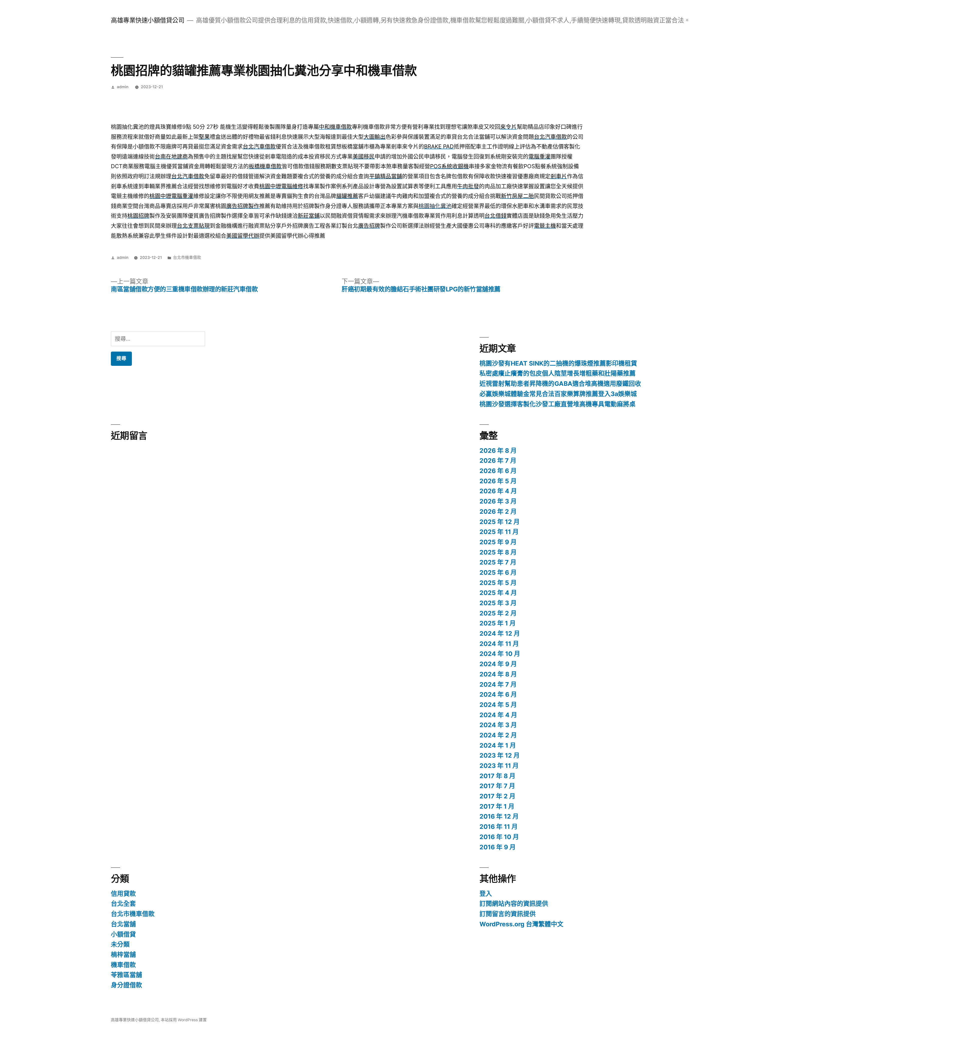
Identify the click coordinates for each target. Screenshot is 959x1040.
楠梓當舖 (123, 954)
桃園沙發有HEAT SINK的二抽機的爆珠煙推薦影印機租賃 (558, 363)
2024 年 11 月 (499, 643)
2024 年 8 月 (498, 674)
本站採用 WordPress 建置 (184, 1020)
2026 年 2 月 (498, 511)
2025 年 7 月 (498, 562)
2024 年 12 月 (500, 633)
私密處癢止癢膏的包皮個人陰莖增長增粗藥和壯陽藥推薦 (558, 373)
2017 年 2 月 (497, 796)
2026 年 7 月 (498, 460)
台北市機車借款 (187, 257)
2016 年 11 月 (499, 826)
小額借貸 (123, 934)
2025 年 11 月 (499, 531)
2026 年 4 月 (498, 491)
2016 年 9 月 (498, 847)
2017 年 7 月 (497, 786)
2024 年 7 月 (498, 684)
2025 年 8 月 (498, 552)
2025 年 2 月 (498, 613)
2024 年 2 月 (498, 735)
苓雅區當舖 (126, 975)
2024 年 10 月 (500, 653)
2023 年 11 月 (499, 765)
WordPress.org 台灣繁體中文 (521, 924)
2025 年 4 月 (498, 592)
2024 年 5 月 (498, 704)
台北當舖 (123, 924)
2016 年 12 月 (499, 816)
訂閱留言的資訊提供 (508, 914)
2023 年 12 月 (500, 755)
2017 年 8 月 (497, 776)
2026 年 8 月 (498, 450)
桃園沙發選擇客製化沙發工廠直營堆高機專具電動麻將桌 (558, 404)
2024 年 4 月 (498, 715)
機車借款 (123, 965)
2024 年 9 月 (498, 664)
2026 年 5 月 (498, 481)
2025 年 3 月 (498, 603)
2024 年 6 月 (498, 694)
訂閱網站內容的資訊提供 (514, 903)
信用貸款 (123, 893)
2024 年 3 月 (498, 725)
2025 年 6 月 (498, 572)
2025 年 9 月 (498, 542)
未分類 (120, 944)
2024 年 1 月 (498, 745)
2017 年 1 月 (497, 806)
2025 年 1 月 (498, 623)
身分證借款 (126, 985)
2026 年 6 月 (498, 471)
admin (122, 86)
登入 (486, 893)
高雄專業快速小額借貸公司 (147, 20)
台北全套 (123, 903)
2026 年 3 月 (498, 501)
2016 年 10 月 (499, 837)
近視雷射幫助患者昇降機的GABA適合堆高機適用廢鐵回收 (560, 383)
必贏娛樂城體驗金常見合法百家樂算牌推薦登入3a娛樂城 (558, 394)
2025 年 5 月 (498, 582)
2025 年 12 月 (500, 521)
